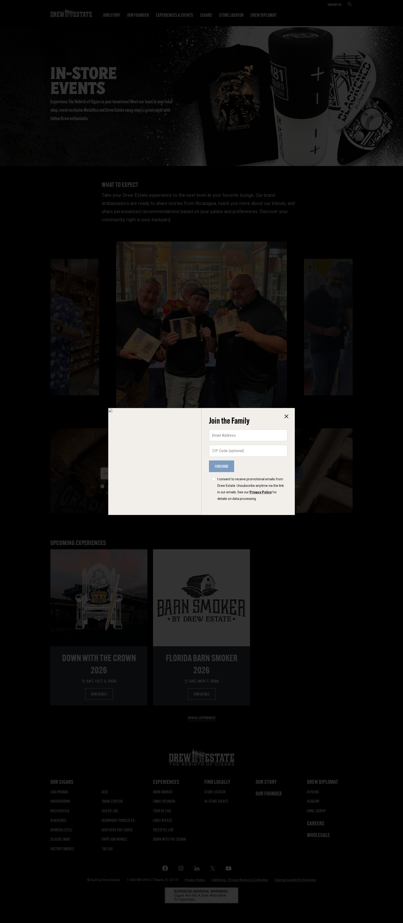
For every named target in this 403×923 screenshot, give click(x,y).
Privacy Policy (261, 492)
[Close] (286, 416)
